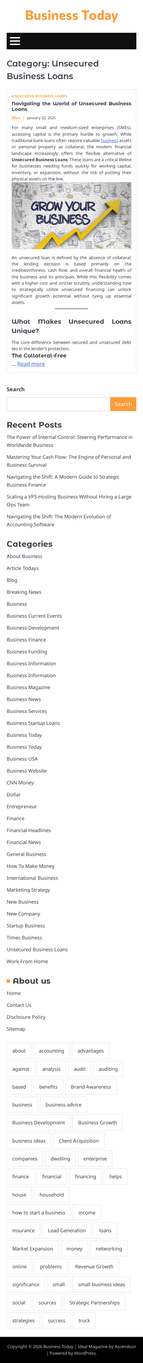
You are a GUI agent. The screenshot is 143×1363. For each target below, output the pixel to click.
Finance (15, 818)
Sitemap (16, 1028)
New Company (23, 913)
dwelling (60, 1158)
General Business (26, 854)
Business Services (27, 711)
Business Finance (26, 639)
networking (109, 1248)
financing (85, 1176)
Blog (12, 580)
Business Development (33, 627)
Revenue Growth (94, 1266)
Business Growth (97, 1122)
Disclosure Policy (26, 1016)
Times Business (24, 937)
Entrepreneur (22, 806)
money (74, 1248)
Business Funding (27, 651)
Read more (31, 363)
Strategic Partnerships (95, 1302)
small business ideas (101, 1284)
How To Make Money (31, 866)
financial (52, 1176)
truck (84, 1320)
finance (20, 1176)
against (20, 1068)
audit (79, 1068)
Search (16, 389)
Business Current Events (34, 615)
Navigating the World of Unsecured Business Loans (71, 107)
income (86, 1212)
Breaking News (24, 591)
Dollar (14, 794)
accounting (51, 1050)
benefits (48, 1086)
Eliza (16, 117)
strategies (23, 1320)
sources (47, 1302)
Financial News (24, 842)
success (56, 1320)
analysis (51, 1068)
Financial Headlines (29, 830)
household (52, 1194)
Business (17, 603)
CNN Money (20, 782)
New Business (23, 901)
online (19, 1266)
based (19, 1086)
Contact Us (19, 1005)
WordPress (85, 1353)
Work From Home (27, 961)
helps (115, 1176)
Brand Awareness (91, 1086)
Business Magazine (28, 687)
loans (105, 1230)
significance (25, 1284)
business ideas (29, 1140)
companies (24, 1158)
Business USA (22, 758)
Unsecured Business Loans (39, 96)
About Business (24, 556)
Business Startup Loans (33, 723)
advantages (90, 1050)
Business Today (71, 14)
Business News (24, 699)
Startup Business (26, 925)
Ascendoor (125, 1346)
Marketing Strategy (28, 889)
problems (51, 1266)
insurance (23, 1230)
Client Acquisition (79, 1140)
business (109, 140)
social (18, 1302)
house (19, 1194)
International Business (32, 877)
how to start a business (38, 1212)
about (19, 1050)
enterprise (95, 1158)
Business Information (31, 663)
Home (14, 993)
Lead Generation (67, 1230)
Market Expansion (32, 1248)
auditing (108, 1068)
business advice (63, 1104)
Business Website (27, 770)
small (59, 1284)
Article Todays (23, 568)
